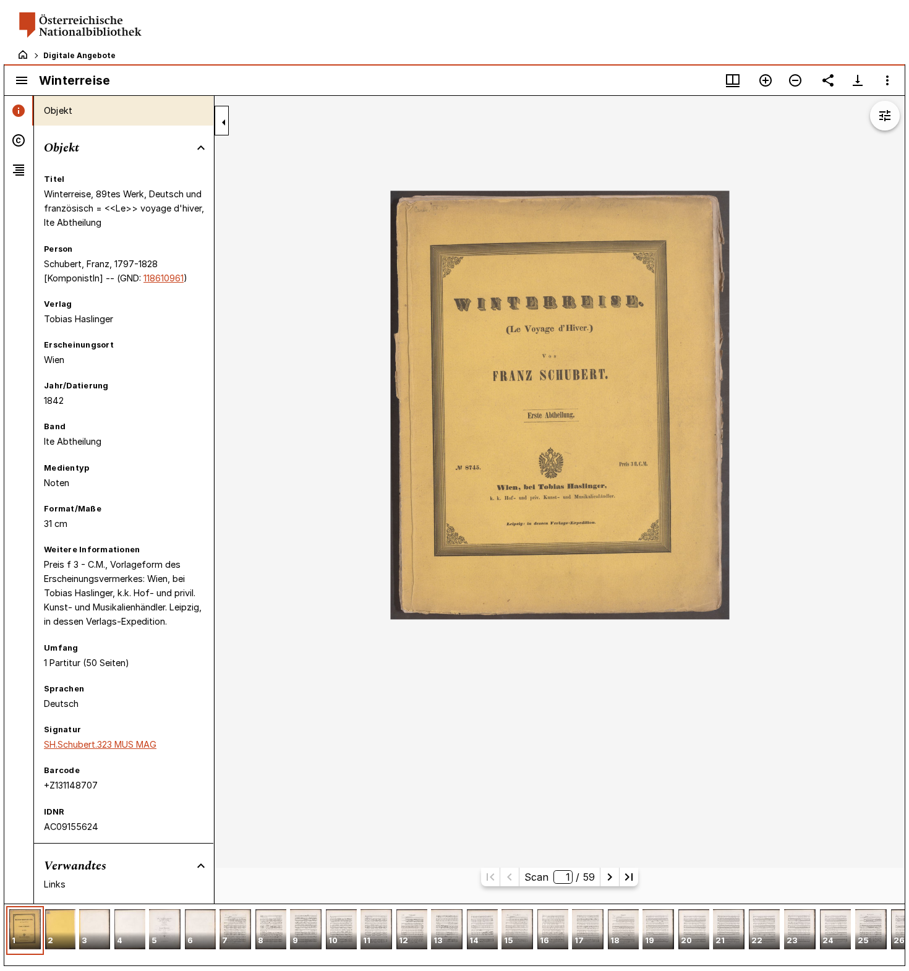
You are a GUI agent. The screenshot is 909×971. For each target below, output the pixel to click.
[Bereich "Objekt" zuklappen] (201, 147)
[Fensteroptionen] (887, 80)
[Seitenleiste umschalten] (21, 80)
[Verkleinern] (795, 80)
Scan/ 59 (559, 877)
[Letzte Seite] (629, 877)
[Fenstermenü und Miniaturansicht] (733, 80)
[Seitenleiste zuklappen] (223, 122)
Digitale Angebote (79, 55)
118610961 (163, 278)
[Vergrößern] (765, 80)
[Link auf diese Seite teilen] (828, 80)
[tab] (18, 111)
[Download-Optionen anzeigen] (858, 80)
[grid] (454, 934)
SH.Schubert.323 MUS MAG (100, 744)
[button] (25, 930)
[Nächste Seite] (610, 877)
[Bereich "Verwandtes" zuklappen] (201, 865)
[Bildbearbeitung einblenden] (885, 115)
